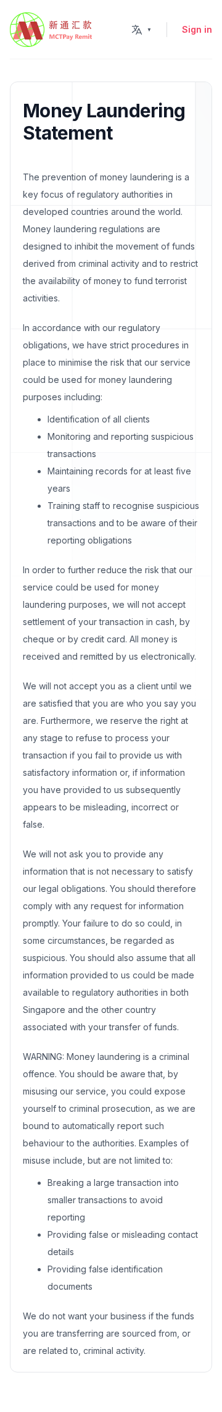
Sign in (197, 29)
